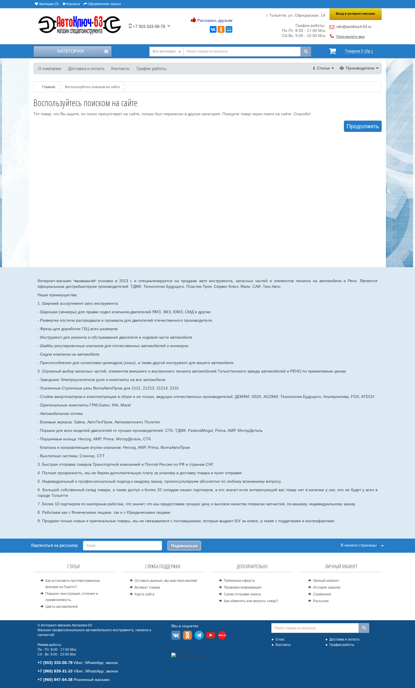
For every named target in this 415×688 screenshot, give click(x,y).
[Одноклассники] (221, 29)
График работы (151, 68)
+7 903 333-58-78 (148, 26)
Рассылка (321, 601)
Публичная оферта (239, 581)
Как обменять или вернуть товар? (251, 601)
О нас (280, 639)
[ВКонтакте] (213, 29)
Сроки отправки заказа (242, 594)
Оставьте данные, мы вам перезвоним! (166, 581)
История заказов (326, 587)
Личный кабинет (326, 581)
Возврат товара (147, 587)
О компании (49, 68)
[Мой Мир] (229, 29)
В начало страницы (361, 545)
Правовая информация (242, 587)
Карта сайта (144, 594)
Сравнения (322, 594)
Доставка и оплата (86, 68)
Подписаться (184, 545)
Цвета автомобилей (61, 607)
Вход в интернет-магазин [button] (355, 13)
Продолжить (363, 126)
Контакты (120, 68)
